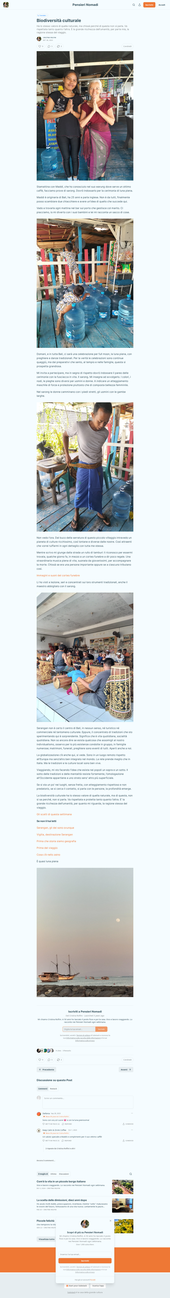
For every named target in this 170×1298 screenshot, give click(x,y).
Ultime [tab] (53, 1174)
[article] (85, 1187)
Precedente (48, 1069)
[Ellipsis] (132, 1113)
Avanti (124, 1069)
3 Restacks (67, 1050)
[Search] (133, 4)
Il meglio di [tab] (43, 1174)
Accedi (162, 4)
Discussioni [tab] (64, 1174)
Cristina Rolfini (49, 38)
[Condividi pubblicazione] (139, 4)
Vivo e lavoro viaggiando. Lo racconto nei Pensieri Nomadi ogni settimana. (71, 1185)
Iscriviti (149, 4)
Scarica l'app (98, 1285)
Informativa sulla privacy (85, 1272)
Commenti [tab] (42, 1089)
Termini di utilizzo (83, 1267)
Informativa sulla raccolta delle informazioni (83, 1269)
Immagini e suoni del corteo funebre (58, 575)
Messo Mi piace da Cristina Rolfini (57, 1116)
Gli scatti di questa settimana (54, 814)
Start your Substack (78, 1285)
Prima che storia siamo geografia (56, 841)
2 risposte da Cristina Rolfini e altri (60, 1148)
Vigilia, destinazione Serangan (55, 834)
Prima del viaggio (47, 847)
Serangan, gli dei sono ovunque (55, 827)
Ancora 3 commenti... (46, 1160)
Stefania (46, 1113)
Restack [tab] (53, 1089)
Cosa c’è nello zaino (48, 854)
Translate (42, 15)
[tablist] (48, 1088)
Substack (71, 1292)
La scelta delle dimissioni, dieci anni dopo (62, 1200)
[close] (110, 1221)
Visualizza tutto (46, 1239)
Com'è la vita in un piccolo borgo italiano (61, 1181)
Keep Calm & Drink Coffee (54, 1130)
